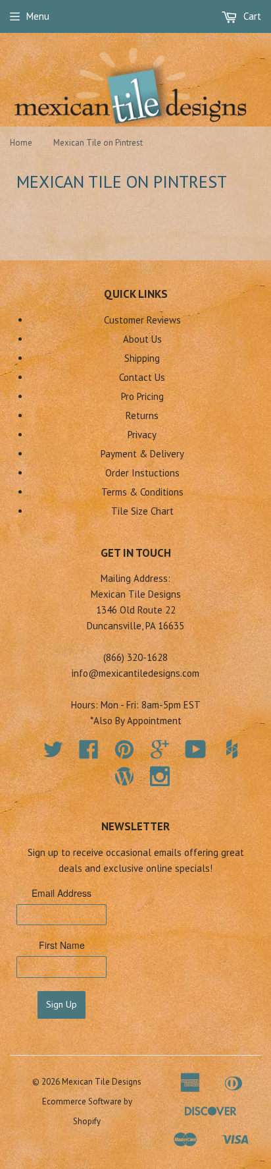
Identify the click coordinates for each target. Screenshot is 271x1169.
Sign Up (61, 1004)
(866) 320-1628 (135, 657)
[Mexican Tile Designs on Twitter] (53, 753)
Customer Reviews (142, 320)
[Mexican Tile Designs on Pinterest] (124, 753)
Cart (251, 16)
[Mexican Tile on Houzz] (231, 749)
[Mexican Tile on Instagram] (160, 776)
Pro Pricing (142, 396)
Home (21, 142)
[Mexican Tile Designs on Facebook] (89, 753)
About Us (142, 339)
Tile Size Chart (142, 511)
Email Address (61, 892)
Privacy (142, 434)
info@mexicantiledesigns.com (135, 673)
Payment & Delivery (142, 453)
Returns (142, 415)
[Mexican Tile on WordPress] (124, 776)
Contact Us (142, 377)
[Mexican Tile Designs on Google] (160, 753)
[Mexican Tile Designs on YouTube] (195, 753)
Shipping (142, 358)
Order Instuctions (142, 473)
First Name (62, 945)
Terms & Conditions (142, 492)
